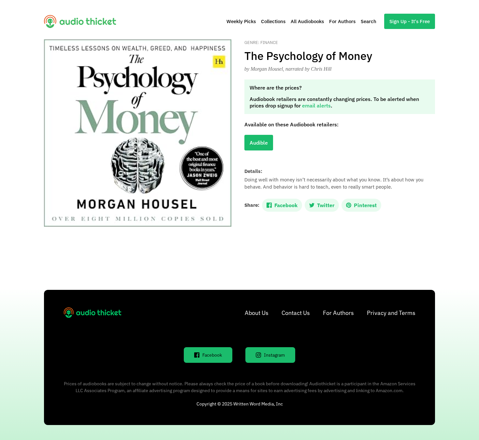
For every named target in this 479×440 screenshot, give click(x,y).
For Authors (342, 21)
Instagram (274, 355)
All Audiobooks (307, 21)
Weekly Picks (241, 21)
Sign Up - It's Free (409, 21)
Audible (259, 142)
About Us (257, 313)
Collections (273, 21)
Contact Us (296, 313)
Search (368, 21)
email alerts (316, 105)
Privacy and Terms (391, 313)
